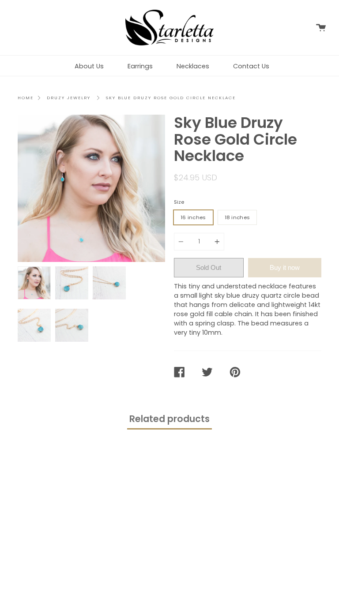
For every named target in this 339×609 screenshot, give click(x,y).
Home (26, 98)
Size (179, 201)
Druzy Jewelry (68, 98)
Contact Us (251, 66)
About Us (89, 66)
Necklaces (193, 66)
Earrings (140, 66)
